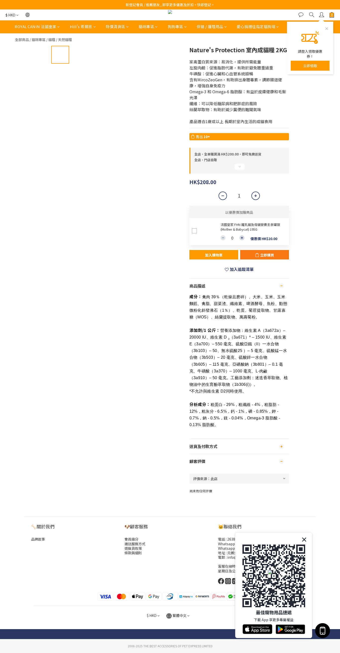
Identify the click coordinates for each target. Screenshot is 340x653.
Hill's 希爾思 (81, 26)
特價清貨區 (115, 26)
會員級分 (131, 539)
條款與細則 (133, 552)
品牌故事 (38, 539)
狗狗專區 (175, 26)
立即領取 (310, 65)
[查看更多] (239, 169)
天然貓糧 (65, 39)
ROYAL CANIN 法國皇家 (35, 26)
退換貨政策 (133, 548)
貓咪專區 (146, 26)
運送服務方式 (134, 543)
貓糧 (51, 39)
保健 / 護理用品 (210, 26)
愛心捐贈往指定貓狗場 (256, 26)
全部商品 (22, 39)
